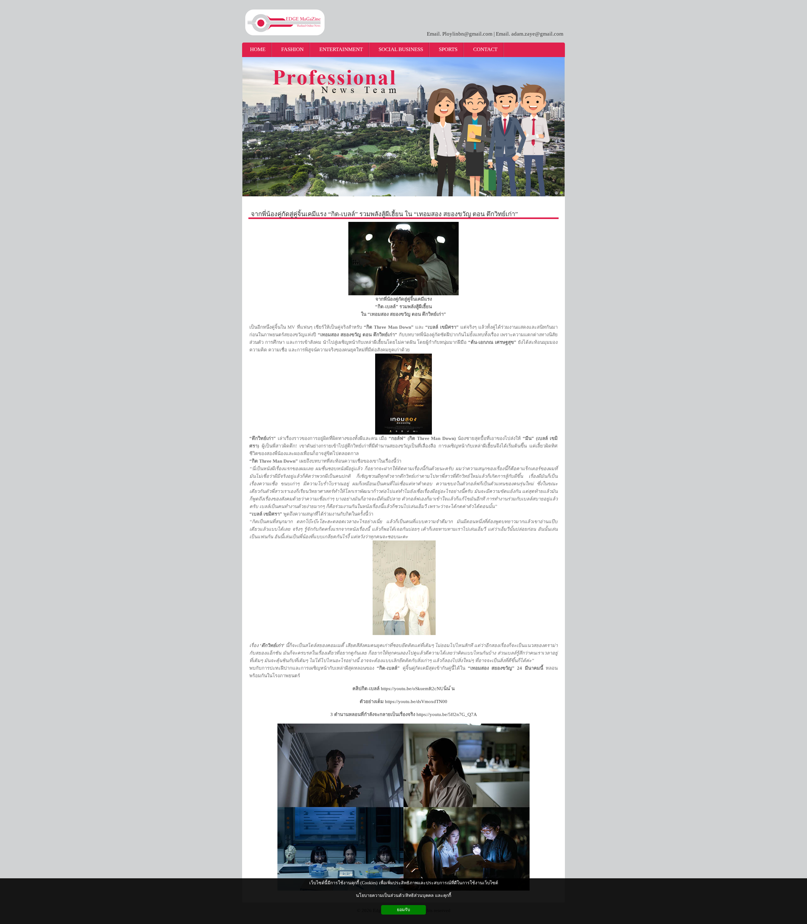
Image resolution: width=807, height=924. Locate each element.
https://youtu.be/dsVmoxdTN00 (416, 701)
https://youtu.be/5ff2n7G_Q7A (446, 714)
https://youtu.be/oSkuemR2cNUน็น (415, 688)
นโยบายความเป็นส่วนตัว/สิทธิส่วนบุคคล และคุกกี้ (403, 895)
